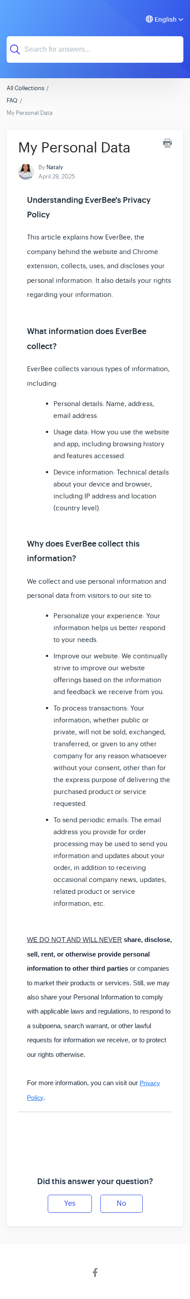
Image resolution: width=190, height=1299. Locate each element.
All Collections (25, 88)
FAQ (12, 100)
